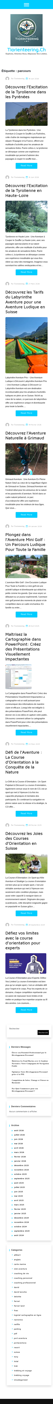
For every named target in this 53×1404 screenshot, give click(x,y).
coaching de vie (21, 1273)
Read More (26, 165)
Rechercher (14, 1028)
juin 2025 (18, 1191)
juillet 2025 (19, 1187)
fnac (16, 1310)
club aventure (20, 1269)
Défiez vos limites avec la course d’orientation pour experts (22, 940)
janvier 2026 (20, 1161)
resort (17, 1347)
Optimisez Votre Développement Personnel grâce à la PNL (30, 1073)
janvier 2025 (20, 1213)
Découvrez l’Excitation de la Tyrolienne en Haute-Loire (26, 190)
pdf (15, 1333)
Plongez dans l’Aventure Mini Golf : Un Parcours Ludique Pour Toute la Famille (25, 542)
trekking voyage (21, 1375)
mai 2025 (18, 1196)
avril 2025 (19, 1200)
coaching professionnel (25, 1283)
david (16, 1287)
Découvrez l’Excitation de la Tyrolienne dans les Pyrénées (26, 91)
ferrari (17, 1301)
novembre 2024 (21, 1222)
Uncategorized (21, 1380)
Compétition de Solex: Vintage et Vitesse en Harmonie (30, 1081)
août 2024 (19, 1235)
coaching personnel (23, 1278)
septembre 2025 (22, 1178)
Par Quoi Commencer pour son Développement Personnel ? (25, 1090)
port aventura (20, 1338)
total (16, 1361)
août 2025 (19, 1183)
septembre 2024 (22, 1231)
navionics (18, 1320)
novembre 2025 (21, 1170)
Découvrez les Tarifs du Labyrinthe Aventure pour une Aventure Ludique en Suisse (25, 302)
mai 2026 (18, 1143)
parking (17, 1329)
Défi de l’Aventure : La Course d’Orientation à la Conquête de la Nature (23, 762)
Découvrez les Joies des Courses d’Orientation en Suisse (24, 841)
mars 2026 (19, 1152)
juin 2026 (18, 1139)
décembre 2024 (21, 1218)
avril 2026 (19, 1148)
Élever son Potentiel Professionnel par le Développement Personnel (29, 1054)
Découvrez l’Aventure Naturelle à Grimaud (25, 435)
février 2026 (20, 1156)
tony (16, 1357)
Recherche (43, 1032)
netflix (17, 1324)
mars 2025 (19, 1205)
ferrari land (19, 1306)
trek (16, 1366)
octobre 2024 (20, 1226)
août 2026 (19, 1130)
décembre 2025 (21, 1165)
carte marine (20, 1264)
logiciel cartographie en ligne (27, 1315)
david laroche (20, 1292)
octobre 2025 (20, 1174)
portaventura (20, 1343)
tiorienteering (19, 79)
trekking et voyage (23, 1370)
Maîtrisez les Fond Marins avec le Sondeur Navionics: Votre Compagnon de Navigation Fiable (30, 1063)
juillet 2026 (19, 1135)
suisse (17, 1352)
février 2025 (20, 1209)
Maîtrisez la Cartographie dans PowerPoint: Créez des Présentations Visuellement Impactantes (23, 646)
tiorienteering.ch (26, 49)
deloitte (17, 1296)
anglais (17, 1259)
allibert (17, 1255)
